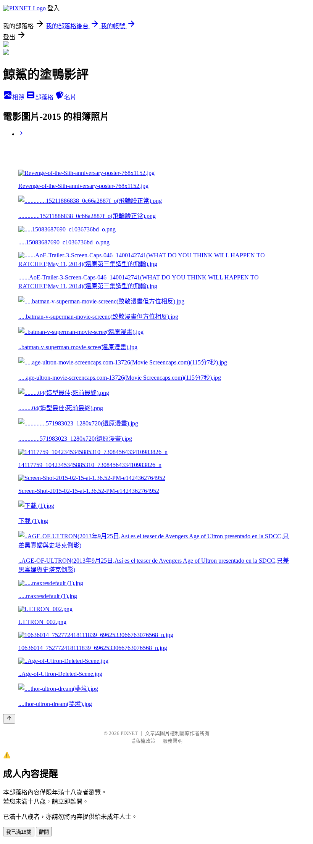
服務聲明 (172, 741)
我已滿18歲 (18, 832)
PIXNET (129, 733)
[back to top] (9, 719)
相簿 (19, 97)
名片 (70, 97)
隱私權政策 (143, 741)
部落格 (45, 97)
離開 (44, 832)
